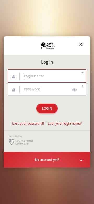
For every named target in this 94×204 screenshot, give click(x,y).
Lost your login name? (65, 123)
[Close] (81, 45)
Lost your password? (28, 123)
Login (47, 108)
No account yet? (47, 159)
